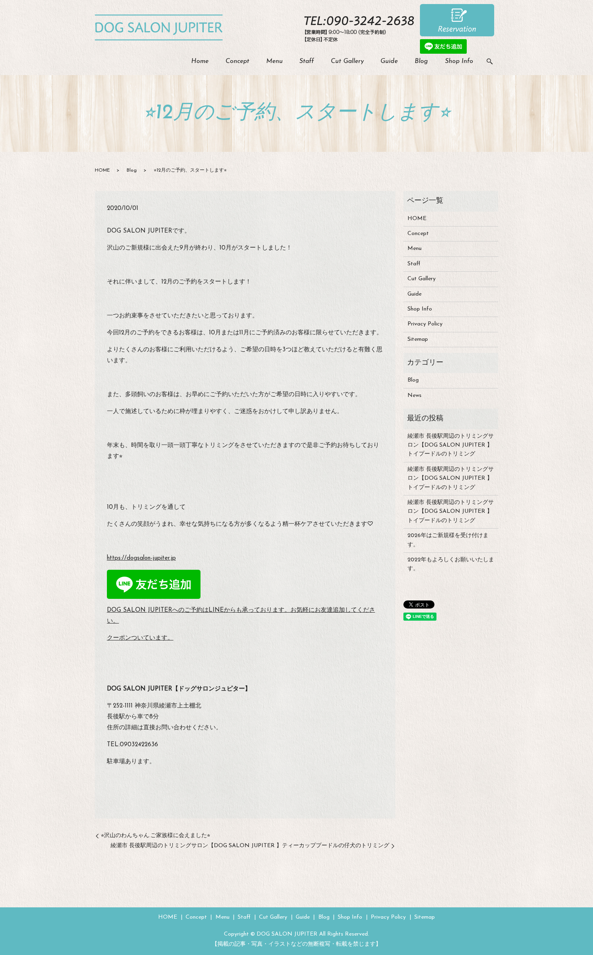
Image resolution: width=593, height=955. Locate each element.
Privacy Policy (425, 324)
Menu (274, 61)
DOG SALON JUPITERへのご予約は (158, 610)
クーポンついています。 (140, 638)
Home (200, 61)
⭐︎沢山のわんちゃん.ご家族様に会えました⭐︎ (155, 836)
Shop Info (459, 61)
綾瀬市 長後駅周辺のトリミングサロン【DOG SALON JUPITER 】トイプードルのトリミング (450, 445)
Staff (306, 61)
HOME (102, 170)
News (414, 395)
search (489, 62)
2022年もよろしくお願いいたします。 (450, 564)
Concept (237, 61)
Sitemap (417, 339)
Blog (421, 61)
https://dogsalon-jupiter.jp (141, 558)
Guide (389, 61)
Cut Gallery (347, 61)
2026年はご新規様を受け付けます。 (448, 540)
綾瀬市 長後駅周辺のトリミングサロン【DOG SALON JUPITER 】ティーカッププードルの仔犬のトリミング (250, 846)
